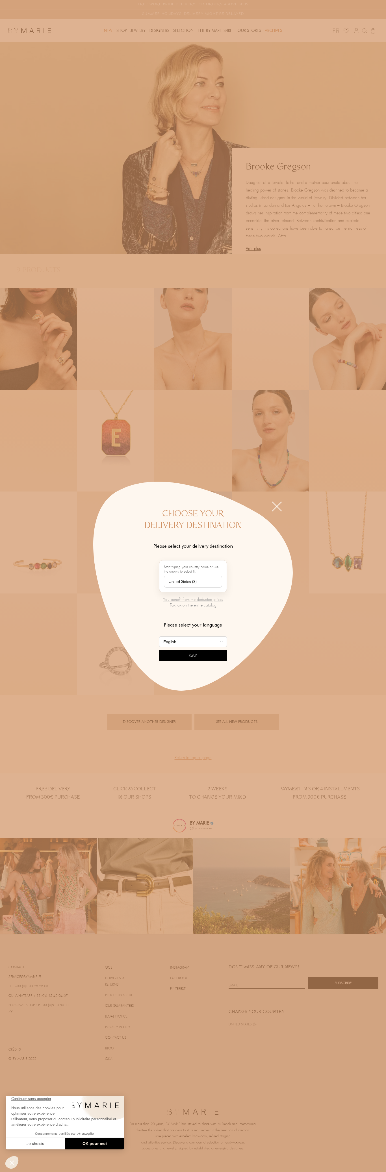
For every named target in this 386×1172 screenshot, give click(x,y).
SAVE (193, 656)
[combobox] (193, 582)
